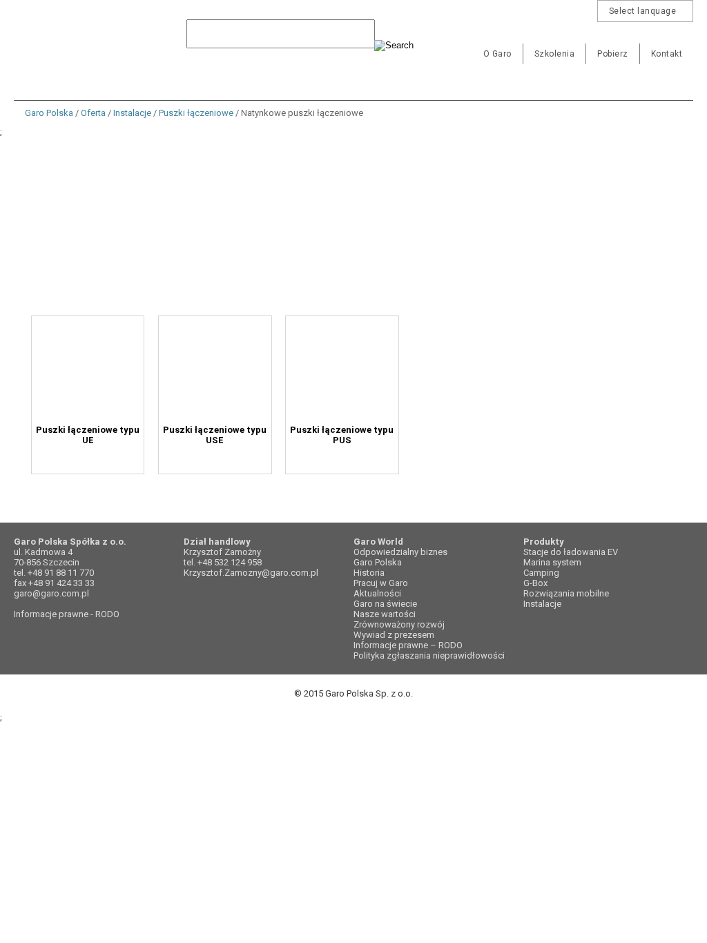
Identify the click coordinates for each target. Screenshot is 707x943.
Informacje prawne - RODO (66, 614)
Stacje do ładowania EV (570, 552)
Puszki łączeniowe (196, 113)
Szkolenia (554, 54)
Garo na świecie (385, 604)
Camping (541, 572)
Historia (369, 572)
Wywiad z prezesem (394, 635)
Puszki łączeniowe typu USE (253, 430)
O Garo (497, 54)
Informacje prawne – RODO (408, 645)
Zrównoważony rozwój (399, 624)
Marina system (552, 562)
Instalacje (132, 113)
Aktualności (377, 593)
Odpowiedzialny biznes (400, 552)
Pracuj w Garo (381, 583)
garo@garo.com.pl (51, 593)
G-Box (535, 583)
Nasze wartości (385, 614)
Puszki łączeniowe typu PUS (406, 430)
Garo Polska (62, 43)
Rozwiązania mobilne (566, 593)
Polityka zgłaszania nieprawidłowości (429, 655)
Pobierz (612, 54)
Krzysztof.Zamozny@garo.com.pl (251, 572)
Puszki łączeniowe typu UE (100, 430)
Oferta (93, 113)
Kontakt (667, 54)
